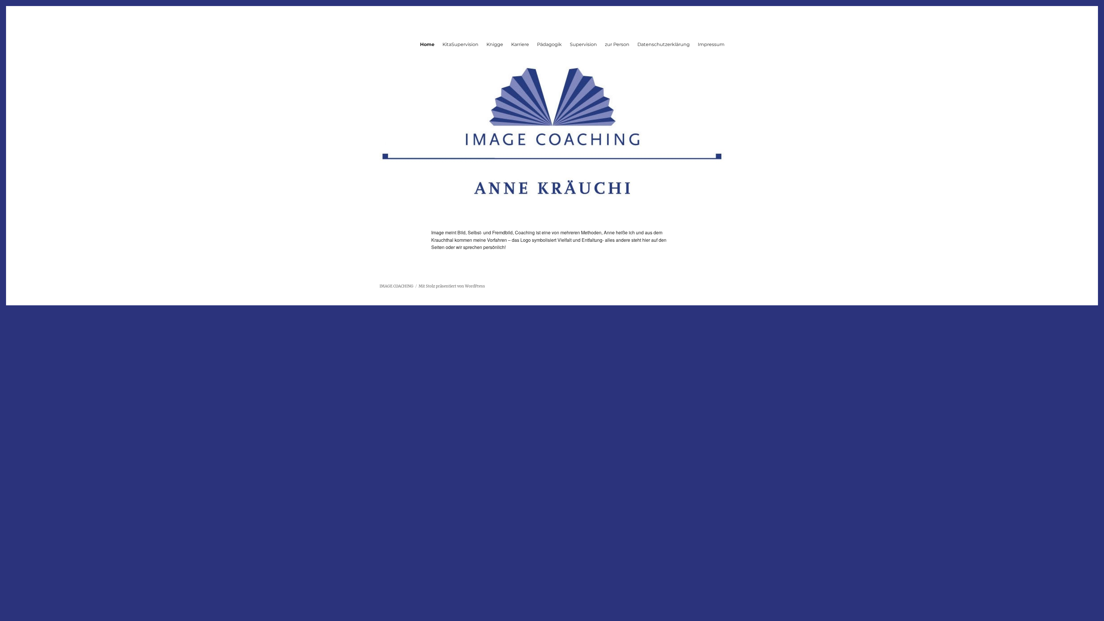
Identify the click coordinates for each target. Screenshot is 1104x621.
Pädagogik (549, 44)
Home (427, 44)
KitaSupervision (460, 44)
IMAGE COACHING (396, 286)
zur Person (617, 44)
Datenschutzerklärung (663, 44)
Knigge (494, 44)
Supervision (583, 44)
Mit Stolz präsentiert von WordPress (452, 286)
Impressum (711, 44)
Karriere (520, 44)
